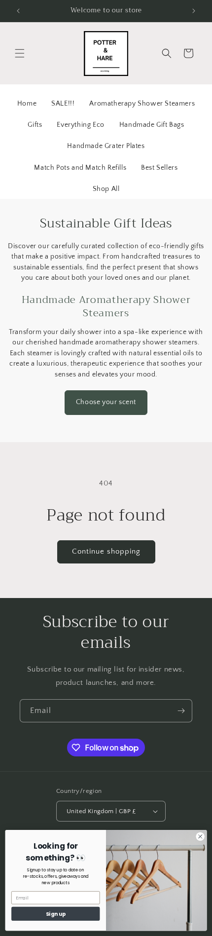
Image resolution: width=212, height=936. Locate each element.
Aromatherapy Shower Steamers (142, 104)
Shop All (106, 189)
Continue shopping (106, 551)
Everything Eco (80, 125)
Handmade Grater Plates (105, 146)
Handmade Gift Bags (151, 125)
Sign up (56, 913)
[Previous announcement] (18, 11)
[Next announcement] (194, 11)
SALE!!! (62, 104)
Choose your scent (106, 402)
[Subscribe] (181, 710)
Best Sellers (159, 168)
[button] (20, 53)
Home (26, 104)
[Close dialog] (200, 836)
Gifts (35, 125)
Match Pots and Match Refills (80, 168)
